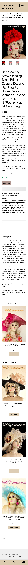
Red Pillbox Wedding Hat (14, 210)
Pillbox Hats (10, 197)
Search (14, 562)
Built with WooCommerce (14, 556)
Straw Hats (4, 198)
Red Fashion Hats (21, 14)
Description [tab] (5, 223)
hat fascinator (15, 203)
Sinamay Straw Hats (19, 197)
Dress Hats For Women (8, 7)
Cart (22, 561)
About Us (4, 556)
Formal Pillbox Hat (6, 203)
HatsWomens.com (6, 205)
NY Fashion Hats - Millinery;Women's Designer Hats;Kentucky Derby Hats (13, 208)
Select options (14, 527)
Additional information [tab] (7, 227)
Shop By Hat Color (11, 14)
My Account (4, 562)
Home (4, 14)
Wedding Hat (21, 212)
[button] (24, 27)
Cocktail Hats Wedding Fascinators (14, 200)
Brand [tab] (3, 231)
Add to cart (6, 183)
